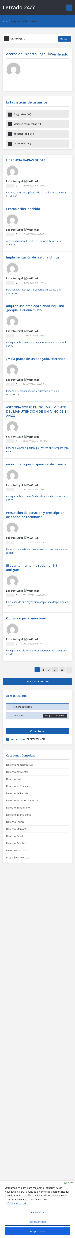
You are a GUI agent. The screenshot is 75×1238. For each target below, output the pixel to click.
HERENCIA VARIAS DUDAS (26, 160)
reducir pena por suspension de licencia (36, 464)
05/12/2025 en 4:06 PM (34, 595)
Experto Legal (35, 53)
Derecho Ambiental (17, 772)
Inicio (5, 21)
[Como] (8, 186)
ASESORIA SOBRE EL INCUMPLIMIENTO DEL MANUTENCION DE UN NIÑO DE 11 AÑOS (37, 411)
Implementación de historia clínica (32, 257)
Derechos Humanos (17, 850)
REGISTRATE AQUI (36, 739)
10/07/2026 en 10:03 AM (35, 185)
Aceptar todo (37, 1231)
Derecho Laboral (15, 821)
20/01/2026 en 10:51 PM (35, 441)
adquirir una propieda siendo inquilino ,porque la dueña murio (35, 308)
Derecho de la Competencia (22, 800)
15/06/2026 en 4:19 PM (34, 282)
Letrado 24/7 (19, 7)
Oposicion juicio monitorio (26, 618)
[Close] (68, 1183)
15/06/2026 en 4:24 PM (34, 234)
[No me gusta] (12, 186)
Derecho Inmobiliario (18, 807)
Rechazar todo (37, 1221)
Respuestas (24, 133)
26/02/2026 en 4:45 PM (34, 384)
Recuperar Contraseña (55, 715)
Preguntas (22, 114)
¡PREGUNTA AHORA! (37, 681)
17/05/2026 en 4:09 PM (34, 335)
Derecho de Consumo (18, 786)
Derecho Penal (14, 836)
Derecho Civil (13, 779)
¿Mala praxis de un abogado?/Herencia (36, 359)
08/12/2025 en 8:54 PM (34, 542)
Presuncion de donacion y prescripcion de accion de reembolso (35, 515)
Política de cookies (17, 1203)
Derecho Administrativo (19, 764)
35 (62, 669)
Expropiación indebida (23, 209)
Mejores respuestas (27, 124)
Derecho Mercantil (16, 829)
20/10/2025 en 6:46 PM (34, 643)
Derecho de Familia (17, 793)
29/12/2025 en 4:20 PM (34, 489)
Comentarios (23, 143)
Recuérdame (18, 739)
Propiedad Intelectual (18, 857)
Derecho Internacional (18, 814)
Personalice (37, 1212)
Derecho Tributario (17, 843)
